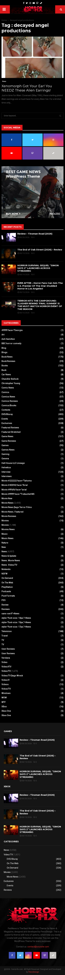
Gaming (5, 454)
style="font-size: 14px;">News (16, 618)
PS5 (3, 600)
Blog (4, 348)
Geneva (5, 458)
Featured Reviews (10, 427)
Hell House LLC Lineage (13, 463)
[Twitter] (27, 3)
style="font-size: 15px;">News (16, 622)
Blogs (4, 352)
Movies (5, 520)
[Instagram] (30, 3)
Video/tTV (6, 666)
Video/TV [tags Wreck (12, 675)
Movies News (8, 529)
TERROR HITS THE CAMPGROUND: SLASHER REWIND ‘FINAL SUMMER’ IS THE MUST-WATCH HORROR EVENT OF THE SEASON (39, 304)
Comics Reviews (10, 401)
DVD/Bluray (7, 414)
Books (5, 365)
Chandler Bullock (10, 379)
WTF (4, 702)
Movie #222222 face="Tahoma (17, 480)
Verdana (6, 658)
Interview (6, 472)
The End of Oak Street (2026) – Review (39, 249)
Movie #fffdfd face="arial (14, 489)
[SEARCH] (60, 116)
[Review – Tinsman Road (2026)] (9, 237)
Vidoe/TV (6, 689)
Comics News (8, 396)
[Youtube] (34, 3)
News (4, 81)
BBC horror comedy (11, 343)
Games (5, 445)
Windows (6, 693)
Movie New (7, 498)
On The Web (7, 582)
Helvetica (6, 467)
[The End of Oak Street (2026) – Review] (9, 253)
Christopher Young (11, 383)
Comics (5, 392)
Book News (7, 357)
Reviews (6, 609)
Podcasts (6, 591)
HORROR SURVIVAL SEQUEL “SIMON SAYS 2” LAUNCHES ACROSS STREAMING (38, 268)
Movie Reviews (9, 516)
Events (5, 419)
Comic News (8, 387)
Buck (4, 370)
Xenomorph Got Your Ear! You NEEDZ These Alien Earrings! (27, 88)
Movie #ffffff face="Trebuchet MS (18, 494)
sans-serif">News (10, 613)
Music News (7, 538)
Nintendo (6, 569)
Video (4, 662)
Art (3, 334)
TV (3, 640)
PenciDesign (33, 972)
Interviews (7, 476)
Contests (6, 410)
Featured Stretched (11, 432)
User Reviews (8, 649)
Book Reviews (8, 361)
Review (5, 605)
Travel (5, 635)
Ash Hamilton (8, 339)
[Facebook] (23, 3)
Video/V (6, 680)
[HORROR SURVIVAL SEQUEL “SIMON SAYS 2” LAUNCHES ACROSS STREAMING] (9, 269)
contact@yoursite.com (38, 946)
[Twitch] (37, 3)
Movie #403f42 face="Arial (15, 485)
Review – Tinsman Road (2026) (34, 233)
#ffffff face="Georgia (12, 330)
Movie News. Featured (12, 512)
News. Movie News (11, 560)
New (4, 547)
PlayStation (7, 587)
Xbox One (6, 711)
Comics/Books (9, 405)
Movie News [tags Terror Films (17, 507)
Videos (5, 684)
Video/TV (6, 671)
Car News (6, 374)
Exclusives (7, 423)
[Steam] (41, 3)
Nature (5, 542)
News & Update (9, 556)
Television (7, 631)
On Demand (7, 578)
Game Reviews (9, 441)
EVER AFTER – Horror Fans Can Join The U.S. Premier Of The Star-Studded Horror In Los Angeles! (40, 286)
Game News (7, 436)
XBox (4, 706)
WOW (4, 697)
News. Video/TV (9, 565)
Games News (8, 450)
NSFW (4, 573)
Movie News (7, 503)
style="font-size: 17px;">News (16, 627)
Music (5, 534)
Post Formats (8, 596)
